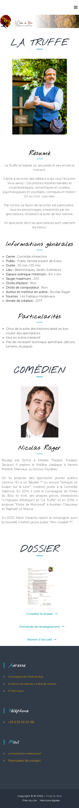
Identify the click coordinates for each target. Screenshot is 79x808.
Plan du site (30, 800)
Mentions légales (50, 800)
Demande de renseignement (39, 626)
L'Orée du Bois (53, 795)
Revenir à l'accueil (39, 639)
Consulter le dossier (39, 613)
